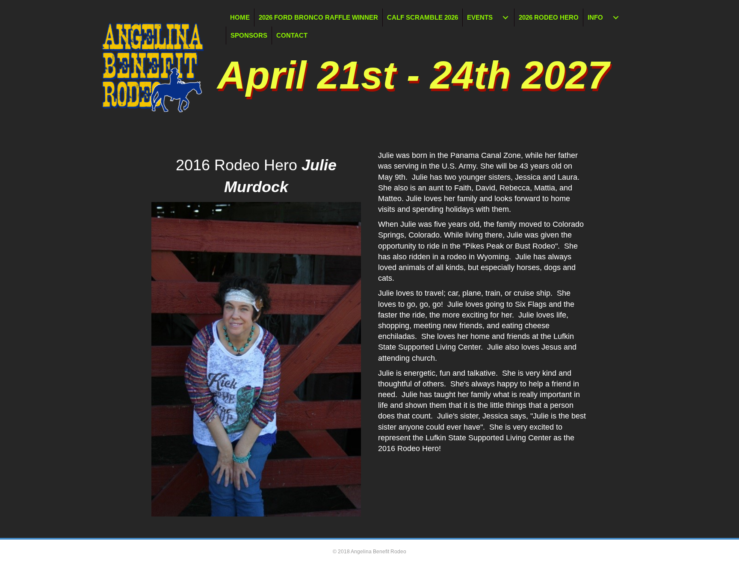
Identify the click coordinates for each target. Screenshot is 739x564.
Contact (291, 35)
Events (480, 17)
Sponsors (249, 35)
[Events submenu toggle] (505, 18)
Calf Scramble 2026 (422, 17)
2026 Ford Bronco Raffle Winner (318, 17)
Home (240, 17)
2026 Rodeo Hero (549, 17)
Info (595, 17)
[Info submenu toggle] (615, 18)
